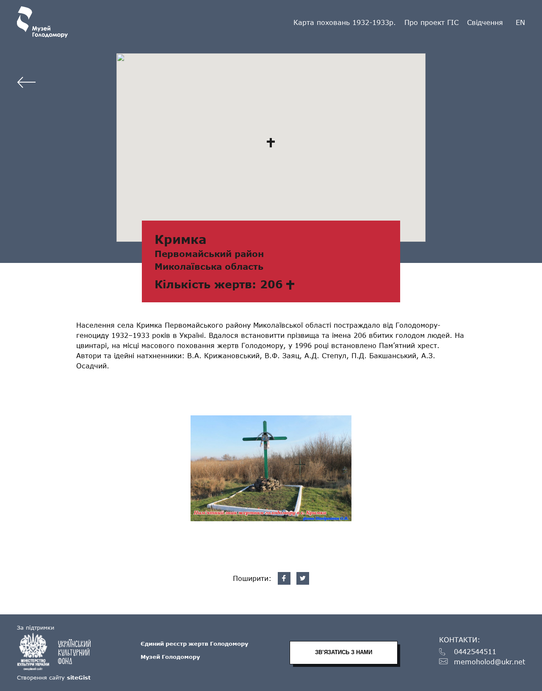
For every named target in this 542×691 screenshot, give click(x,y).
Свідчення (485, 22)
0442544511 (475, 651)
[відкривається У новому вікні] (58, 652)
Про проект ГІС (431, 22)
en (520, 22)
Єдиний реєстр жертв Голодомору (194, 643)
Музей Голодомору (170, 656)
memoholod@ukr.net (489, 662)
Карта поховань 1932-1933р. (344, 22)
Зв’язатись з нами (343, 652)
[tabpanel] (271, 468)
